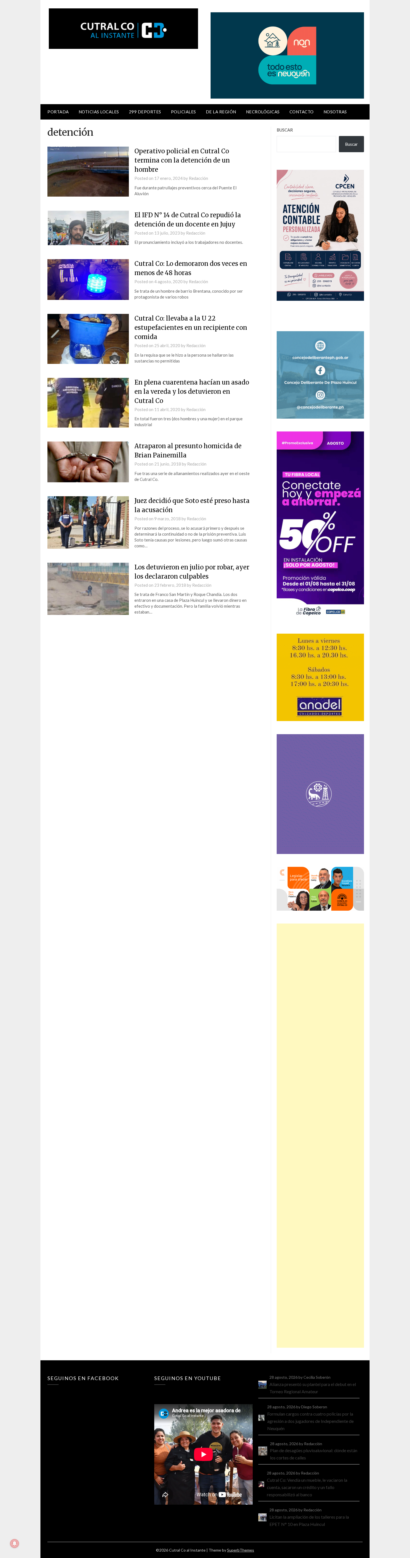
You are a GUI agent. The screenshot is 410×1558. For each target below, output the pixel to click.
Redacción (198, 178)
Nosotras (335, 111)
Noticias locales (99, 111)
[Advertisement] (320, 1136)
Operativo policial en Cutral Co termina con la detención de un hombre (182, 160)
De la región (221, 111)
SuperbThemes (240, 1550)
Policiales (183, 111)
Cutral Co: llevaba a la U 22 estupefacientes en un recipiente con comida (190, 327)
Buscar (285, 129)
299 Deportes (145, 111)
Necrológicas (263, 111)
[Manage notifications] (14, 1543)
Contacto (302, 111)
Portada (58, 111)
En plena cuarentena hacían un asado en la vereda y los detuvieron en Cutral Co (191, 391)
